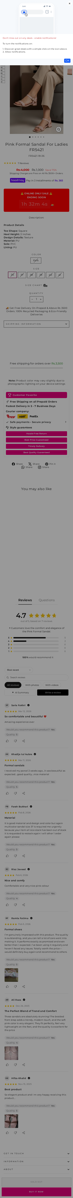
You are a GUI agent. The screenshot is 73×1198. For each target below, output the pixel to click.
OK (67, 60)
